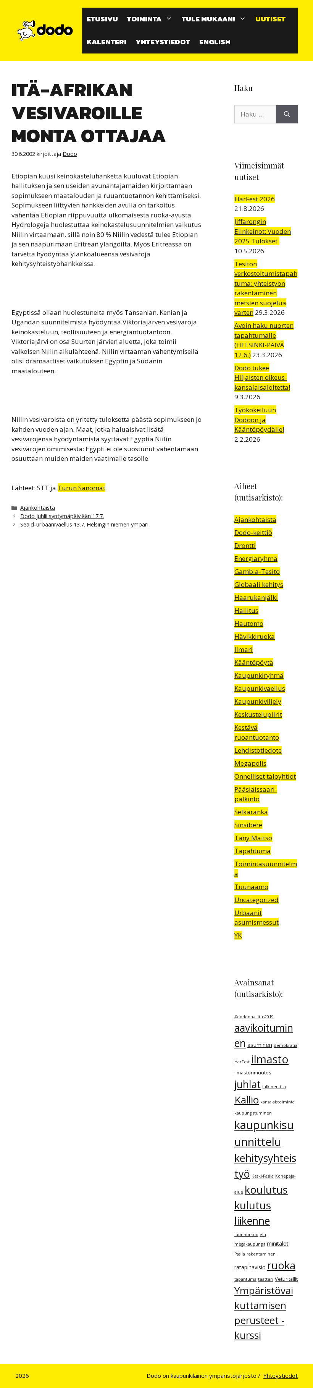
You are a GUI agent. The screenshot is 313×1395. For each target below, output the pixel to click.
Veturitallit (286, 1279)
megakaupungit (249, 1244)
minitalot (278, 1243)
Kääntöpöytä (253, 662)
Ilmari (243, 649)
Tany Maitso (253, 837)
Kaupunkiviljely (257, 701)
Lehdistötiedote (258, 750)
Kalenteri (106, 41)
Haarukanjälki (256, 597)
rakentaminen (261, 1254)
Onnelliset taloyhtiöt (265, 776)
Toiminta (144, 18)
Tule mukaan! (208, 18)
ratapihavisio (250, 1267)
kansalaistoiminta (277, 1102)
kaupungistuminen (253, 1113)
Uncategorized (256, 899)
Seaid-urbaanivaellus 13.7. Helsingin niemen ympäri (84, 524)
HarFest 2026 (254, 198)
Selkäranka (251, 811)
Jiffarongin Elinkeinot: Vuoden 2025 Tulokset (262, 231)
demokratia (285, 1045)
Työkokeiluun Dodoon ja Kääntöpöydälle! (259, 419)
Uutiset (270, 18)
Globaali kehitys (258, 584)
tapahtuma (245, 1279)
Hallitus (246, 610)
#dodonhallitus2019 (254, 1016)
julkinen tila (274, 1086)
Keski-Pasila (263, 1176)
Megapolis (250, 763)
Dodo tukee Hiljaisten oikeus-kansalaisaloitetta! (262, 377)
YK (238, 935)
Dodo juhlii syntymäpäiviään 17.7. (62, 516)
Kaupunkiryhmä (259, 675)
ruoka (281, 1265)
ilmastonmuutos (252, 1072)
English (215, 41)
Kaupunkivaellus (259, 688)
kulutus (252, 1205)
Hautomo (248, 623)
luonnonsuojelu (250, 1234)
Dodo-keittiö (253, 532)
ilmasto (270, 1059)
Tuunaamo (251, 886)
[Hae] (287, 114)
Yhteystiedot (163, 41)
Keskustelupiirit (258, 714)
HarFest (242, 1061)
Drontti (245, 545)
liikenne (252, 1221)
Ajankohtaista (37, 507)
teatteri (265, 1279)
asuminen (259, 1044)
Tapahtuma (252, 850)
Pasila (239, 1254)
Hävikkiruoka (254, 636)
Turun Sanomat (81, 487)
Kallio (246, 1100)
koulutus (266, 1190)
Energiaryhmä (256, 558)
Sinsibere (248, 824)
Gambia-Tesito (257, 571)
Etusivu (102, 18)
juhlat (247, 1084)
